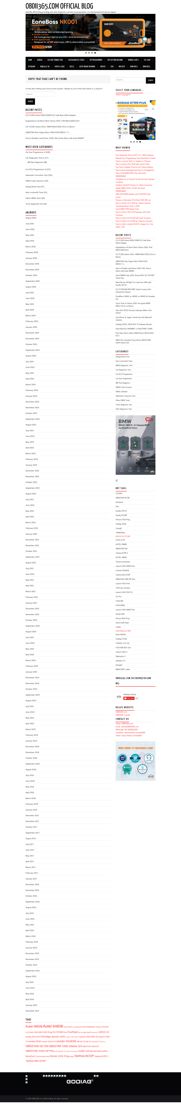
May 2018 (30, 787)
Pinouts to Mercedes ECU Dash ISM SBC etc (133, 200)
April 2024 (30, 379)
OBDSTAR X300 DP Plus (40, 1050)
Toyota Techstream (72, 1051)
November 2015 (32, 959)
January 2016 (31, 948)
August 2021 (31, 563)
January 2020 (31, 672)
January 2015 (31, 1005)
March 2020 (31, 660)
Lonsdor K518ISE (66, 1041)
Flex (112, 67)
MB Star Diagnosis (35, 162)
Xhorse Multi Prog (122, 618)
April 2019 (30, 723)
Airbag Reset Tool (33, 187)
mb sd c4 (81, 1041)
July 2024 (30, 362)
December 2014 (32, 1011)
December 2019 (32, 677)
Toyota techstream (123, 562)
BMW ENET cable (123, 669)
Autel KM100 (68, 1027)
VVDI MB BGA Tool (123, 648)
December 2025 (32, 264)
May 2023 (30, 442)
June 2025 (30, 298)
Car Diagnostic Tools (76, 60)
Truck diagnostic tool (34, 204)
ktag (47, 1036)
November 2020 (32, 614)
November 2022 (32, 476)
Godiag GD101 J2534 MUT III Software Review (134, 324)
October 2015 (31, 965)
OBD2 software (121, 392)
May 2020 (30, 649)
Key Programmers (96, 60)
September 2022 (33, 488)
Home (30, 60)
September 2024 (33, 350)
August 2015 (31, 976)
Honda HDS (120, 614)
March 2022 (31, 522)
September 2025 (33, 281)
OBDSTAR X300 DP (90, 1046)
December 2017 (32, 815)
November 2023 (32, 407)
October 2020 (31, 620)
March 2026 (31, 247)
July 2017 (30, 844)
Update (102, 67)
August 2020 (31, 632)
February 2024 (32, 390)
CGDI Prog (47, 1032)
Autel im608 (53, 1026)
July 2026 (30, 224)
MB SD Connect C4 (93, 1041)
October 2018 (31, 758)
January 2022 (31, 534)
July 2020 (30, 637)
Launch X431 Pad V (72, 1037)
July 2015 (30, 982)
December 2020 (32, 609)
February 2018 (32, 804)
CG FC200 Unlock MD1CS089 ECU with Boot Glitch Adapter (51, 115)
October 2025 (31, 275)
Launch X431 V (121, 652)
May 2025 (30, 304)
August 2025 (31, 287)
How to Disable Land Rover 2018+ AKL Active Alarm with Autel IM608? (55, 138)
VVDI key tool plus (123, 588)
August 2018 (31, 769)
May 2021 (30, 580)
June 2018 (30, 781)
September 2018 (33, 764)
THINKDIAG (120, 533)
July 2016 (30, 913)
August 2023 (31, 425)
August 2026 (31, 218)
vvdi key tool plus (93, 1051)
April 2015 (30, 999)
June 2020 (30, 643)
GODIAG (39, 60)
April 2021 (30, 586)
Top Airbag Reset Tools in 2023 (128, 206)
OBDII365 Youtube (123, 715)
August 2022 (31, 494)
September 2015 (33, 971)
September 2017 (33, 833)
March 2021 (31, 591)
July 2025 (30, 293)
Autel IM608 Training (87, 67)
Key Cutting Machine (115, 60)
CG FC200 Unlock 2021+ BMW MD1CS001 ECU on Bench (50, 127)
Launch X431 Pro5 (123, 584)
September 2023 (33, 419)
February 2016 (32, 942)
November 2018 (32, 752)
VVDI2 (118, 627)
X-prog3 (119, 528)
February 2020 (32, 666)
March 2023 (31, 453)
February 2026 (32, 252)
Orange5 (119, 665)
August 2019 (31, 700)
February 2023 (32, 459)
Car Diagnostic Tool (34, 158)
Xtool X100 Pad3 (122, 623)
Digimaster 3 (120, 656)
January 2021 (31, 603)
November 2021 (32, 545)
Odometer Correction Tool (36, 175)
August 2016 (31, 907)
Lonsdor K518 (34, 1041)
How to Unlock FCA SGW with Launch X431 (132, 164)
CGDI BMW (29, 1032)
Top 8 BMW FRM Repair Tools (127, 209)
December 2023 (32, 402)
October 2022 (31, 482)
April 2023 (30, 448)
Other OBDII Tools (33, 198)
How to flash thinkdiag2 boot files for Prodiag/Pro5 (135, 170)
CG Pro (118, 597)
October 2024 (31, 344)
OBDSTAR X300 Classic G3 (65, 1046)
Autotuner (90, 1027)
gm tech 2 (95, 1032)
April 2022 (30, 517)
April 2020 (30, 655)
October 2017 (31, 827)
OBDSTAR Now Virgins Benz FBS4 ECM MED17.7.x (47, 132)
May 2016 (30, 925)
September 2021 (33, 557)
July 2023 (30, 430)
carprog (98, 1027)
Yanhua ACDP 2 (133, 60)
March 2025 (31, 316)
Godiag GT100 (121, 639)
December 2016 (32, 884)
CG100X (105, 1027)
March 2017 (31, 867)
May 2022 (30, 511)
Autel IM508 (34, 1026)
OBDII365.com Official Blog (59, 6)
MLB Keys (122, 67)
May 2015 (30, 994)
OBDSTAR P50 (121, 549)
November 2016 (32, 890)
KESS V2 (104, 1032)
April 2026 (30, 241)
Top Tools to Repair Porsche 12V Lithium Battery (134, 167)
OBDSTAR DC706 (37, 1046)
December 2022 (32, 471)
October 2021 (31, 551)
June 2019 (30, 712)
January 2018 (31, 810)
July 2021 (30, 568)
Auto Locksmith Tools (34, 192)
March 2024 (31, 384)
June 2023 (30, 436)
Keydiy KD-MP (121, 515)
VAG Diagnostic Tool (124, 409)
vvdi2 (82, 1051)
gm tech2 (88, 1032)
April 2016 (30, 930)
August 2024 (31, 356)
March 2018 (31, 798)
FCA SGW (147, 60)
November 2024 (32, 339)
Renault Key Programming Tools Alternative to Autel (135, 158)
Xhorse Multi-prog (42, 1056)
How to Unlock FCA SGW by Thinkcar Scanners (134, 221)
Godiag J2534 (121, 524)
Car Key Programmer (34, 152)
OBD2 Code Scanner (34, 181)
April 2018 (30, 792)
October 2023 (31, 413)
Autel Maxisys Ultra (123, 631)
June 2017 (30, 850)
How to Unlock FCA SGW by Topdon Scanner (133, 203)
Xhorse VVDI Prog (59, 1056)
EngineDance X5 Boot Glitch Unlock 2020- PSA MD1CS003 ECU (53, 121)
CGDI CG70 (120, 540)
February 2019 (32, 735)
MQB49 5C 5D (45, 67)
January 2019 (31, 741)
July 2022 (30, 499)
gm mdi (81, 1032)
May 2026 (30, 235)
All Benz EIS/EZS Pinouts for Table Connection (134, 185)
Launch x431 (57, 1036)
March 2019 (31, 729)
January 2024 (31, 396)
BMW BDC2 (146, 67)
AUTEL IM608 (121, 544)
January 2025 (31, 327)
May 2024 (30, 373)
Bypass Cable (60, 67)
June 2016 (30, 919)
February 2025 (32, 321)
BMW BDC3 (134, 67)
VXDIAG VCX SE (122, 643)
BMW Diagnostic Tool (124, 365)
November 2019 (32, 683)
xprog (71, 1056)
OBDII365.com (121, 712)
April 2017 (30, 861)
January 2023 (31, 465)
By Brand (31, 67)
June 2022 (30, 505)
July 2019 (30, 706)
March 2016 (31, 936)
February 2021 (32, 597)
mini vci (102, 1041)
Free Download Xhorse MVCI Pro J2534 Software (135, 155)
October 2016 (31, 896)
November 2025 (32, 270)
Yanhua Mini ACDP (36, 1061)
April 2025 (30, 310)
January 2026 (31, 258)
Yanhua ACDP (84, 1056)
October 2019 (31, 689)
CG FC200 (57, 1032)
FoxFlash (72, 1032)
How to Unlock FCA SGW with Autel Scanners (133, 218)
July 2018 (30, 775)
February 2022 (32, 528)
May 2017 (30, 856)
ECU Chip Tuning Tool (55, 60)
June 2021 (30, 574)
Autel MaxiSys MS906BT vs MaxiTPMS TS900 (134, 329)
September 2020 (33, 626)
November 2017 (32, 821)
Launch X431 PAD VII (88, 1037)
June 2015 (30, 988)
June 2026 (30, 229)
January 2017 (31, 879)
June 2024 (30, 367)
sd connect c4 (60, 1051)
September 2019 (33, 695)
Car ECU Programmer (35, 169)
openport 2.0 (120, 661)
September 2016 (33, 902)
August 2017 (31, 838)
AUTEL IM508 (121, 557)
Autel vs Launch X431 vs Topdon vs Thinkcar (133, 161)
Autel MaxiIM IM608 (79, 1027)
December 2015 (32, 953)
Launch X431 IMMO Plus (125, 566)
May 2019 (30, 718)
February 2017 (32, 873)
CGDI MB (38, 1032)
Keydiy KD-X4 (32, 1037)
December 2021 (32, 540)
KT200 (41, 1036)
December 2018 (32, 746)
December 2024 (32, 333)
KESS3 (72, 67)
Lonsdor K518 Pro (48, 1042)
